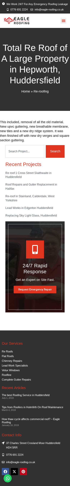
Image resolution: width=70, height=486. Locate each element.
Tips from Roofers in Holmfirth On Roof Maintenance (32, 407)
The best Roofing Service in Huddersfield (26, 395)
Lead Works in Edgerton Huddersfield (29, 207)
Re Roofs (7, 351)
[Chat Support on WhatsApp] (8, 478)
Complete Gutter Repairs (16, 379)
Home (25, 91)
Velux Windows (11, 370)
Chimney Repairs (12, 360)
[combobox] (24, 151)
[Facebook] (5, 471)
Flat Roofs (8, 356)
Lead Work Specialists (15, 365)
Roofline (6, 374)
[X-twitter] (14, 471)
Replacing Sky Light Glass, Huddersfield (31, 215)
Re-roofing (41, 91)
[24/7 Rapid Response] (35, 249)
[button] (63, 21)
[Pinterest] (23, 471)
